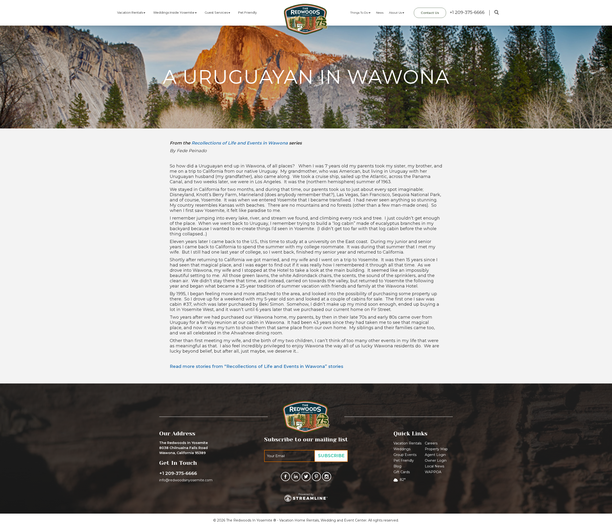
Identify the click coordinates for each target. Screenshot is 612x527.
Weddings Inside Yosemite (173, 12)
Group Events (404, 455)
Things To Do (359, 12)
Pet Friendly (247, 12)
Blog (397, 466)
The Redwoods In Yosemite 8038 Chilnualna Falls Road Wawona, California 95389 (183, 448)
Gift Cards (401, 472)
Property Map (436, 449)
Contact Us (430, 13)
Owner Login (436, 460)
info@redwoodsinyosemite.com (186, 480)
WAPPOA (433, 472)
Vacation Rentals (130, 12)
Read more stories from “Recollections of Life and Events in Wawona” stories (256, 366)
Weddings (401, 449)
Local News (434, 466)
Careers (431, 443)
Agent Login (435, 455)
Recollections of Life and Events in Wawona (239, 143)
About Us (395, 12)
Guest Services (216, 12)
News (379, 12)
